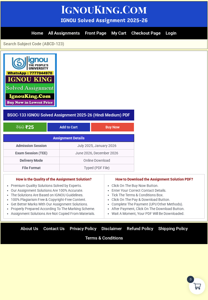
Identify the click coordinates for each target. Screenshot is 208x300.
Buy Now (112, 127)
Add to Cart (69, 127)
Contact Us (54, 228)
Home (37, 33)
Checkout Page (146, 33)
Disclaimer (111, 228)
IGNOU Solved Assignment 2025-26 (104, 20)
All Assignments (64, 33)
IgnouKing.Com (104, 9)
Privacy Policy (83, 228)
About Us (29, 228)
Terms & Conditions (104, 238)
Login (171, 33)
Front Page (95, 33)
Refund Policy (140, 228)
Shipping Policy (173, 228)
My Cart (118, 33)
